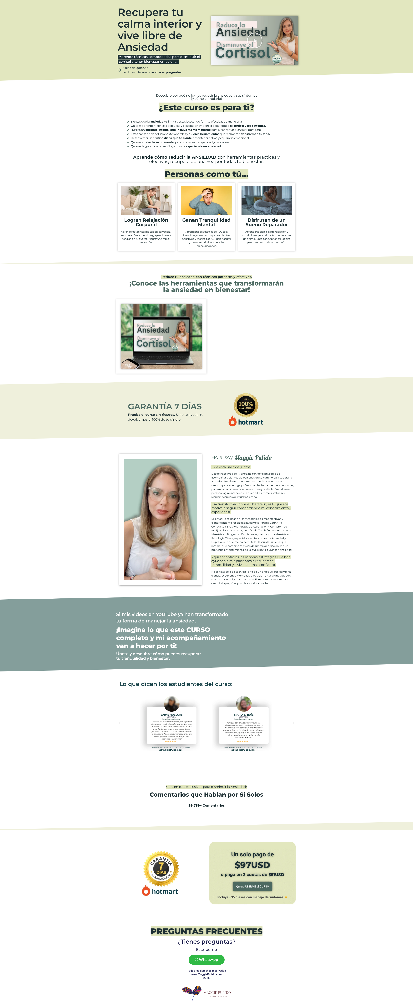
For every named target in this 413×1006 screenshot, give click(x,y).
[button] (255, 40)
